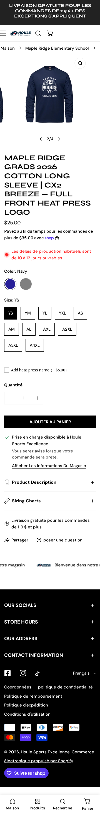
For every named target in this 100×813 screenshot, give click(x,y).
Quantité (13, 385)
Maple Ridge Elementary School (57, 48)
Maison (8, 48)
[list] (50, 100)
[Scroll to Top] (90, 783)
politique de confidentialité (65, 687)
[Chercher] (38, 33)
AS (80, 313)
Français (81, 673)
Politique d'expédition (26, 705)
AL (28, 329)
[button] (50, 33)
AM (11, 329)
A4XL (35, 345)
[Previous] (41, 139)
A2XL (67, 329)
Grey (26, 284)
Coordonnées (17, 687)
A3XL (13, 345)
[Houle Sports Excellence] (20, 33)
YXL (62, 313)
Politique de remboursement (33, 696)
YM (28, 313)
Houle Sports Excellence (45, 752)
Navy (10, 284)
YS (10, 313)
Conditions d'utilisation (27, 714)
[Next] (58, 139)
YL (44, 313)
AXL (47, 329)
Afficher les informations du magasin (49, 466)
